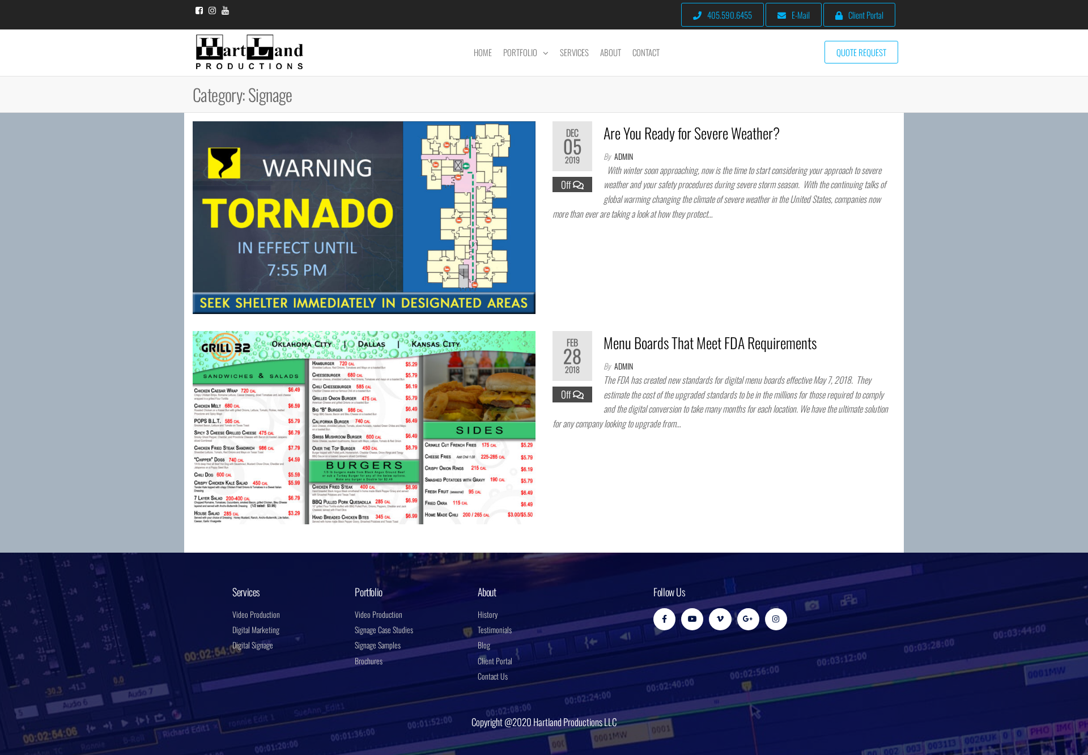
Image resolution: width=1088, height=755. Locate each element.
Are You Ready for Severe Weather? (692, 133)
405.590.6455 (729, 15)
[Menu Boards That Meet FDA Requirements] (364, 426)
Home (483, 52)
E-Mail (801, 15)
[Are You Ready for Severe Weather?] (364, 216)
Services (574, 52)
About (610, 52)
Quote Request (861, 52)
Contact (646, 52)
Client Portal (865, 15)
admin (623, 156)
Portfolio (520, 52)
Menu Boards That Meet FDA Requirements (710, 343)
